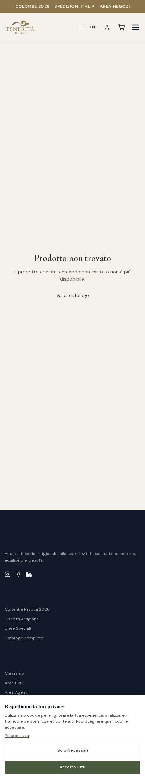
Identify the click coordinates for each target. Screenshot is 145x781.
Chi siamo (14, 673)
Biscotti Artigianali (23, 619)
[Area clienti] (107, 27)
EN (92, 27)
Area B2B (14, 683)
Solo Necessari (72, 750)
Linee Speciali (18, 628)
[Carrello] (121, 27)
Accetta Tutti (72, 767)
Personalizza (17, 735)
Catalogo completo (24, 638)
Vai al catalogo (72, 295)
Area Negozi (115, 6)
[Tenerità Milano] (21, 27)
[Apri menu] (135, 27)
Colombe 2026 (32, 6)
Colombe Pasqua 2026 (27, 609)
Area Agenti (16, 692)
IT (81, 27)
